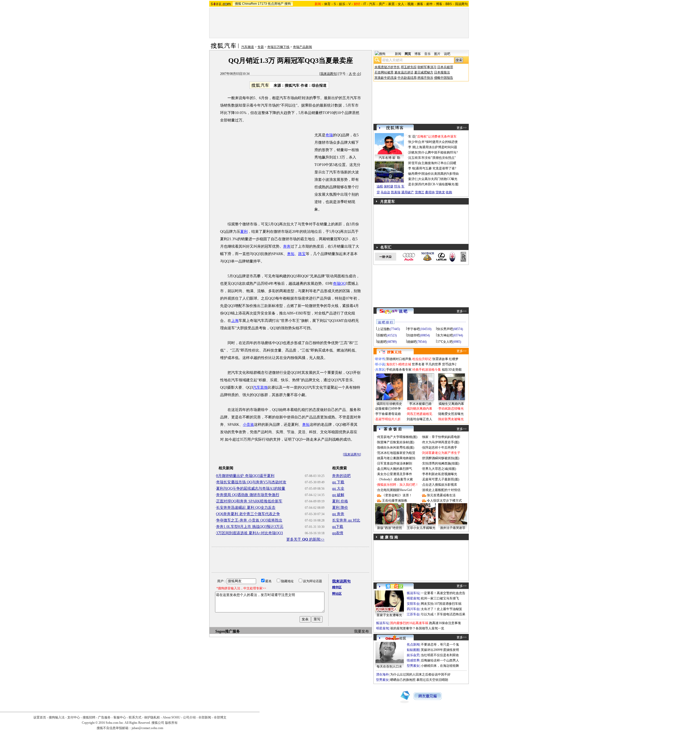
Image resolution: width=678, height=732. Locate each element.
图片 (437, 54)
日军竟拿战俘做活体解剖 (394, 463)
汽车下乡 (383, 180)
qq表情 (337, 533)
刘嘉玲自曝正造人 (419, 419)
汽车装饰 (260, 387)
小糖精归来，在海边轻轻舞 (440, 666)
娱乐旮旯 (413, 655)
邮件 (429, 4)
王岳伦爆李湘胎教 (394, 500)
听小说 (380, 364)
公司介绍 (189, 717)
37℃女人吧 (445, 342)
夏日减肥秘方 (423, 72)
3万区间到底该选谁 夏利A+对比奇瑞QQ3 (249, 533)
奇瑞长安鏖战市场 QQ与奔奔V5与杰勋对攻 (251, 482)
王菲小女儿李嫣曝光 (421, 528)
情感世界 (413, 660)
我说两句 (461, 4)
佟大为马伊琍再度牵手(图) (440, 442)
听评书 (380, 359)
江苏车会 (413, 614)
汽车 (372, 4)
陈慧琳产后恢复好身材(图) (395, 442)
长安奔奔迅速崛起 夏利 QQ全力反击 (245, 508)
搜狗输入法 (57, 717)
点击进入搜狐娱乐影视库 (439, 484)
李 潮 (411, 147)
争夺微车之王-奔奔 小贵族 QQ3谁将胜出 (249, 520)
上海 (235, 321)
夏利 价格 (340, 501)
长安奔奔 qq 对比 (346, 520)
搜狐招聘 (89, 717)
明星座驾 (413, 598)
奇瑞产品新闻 (302, 47)
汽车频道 (247, 47)
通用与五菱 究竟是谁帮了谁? (436, 168)
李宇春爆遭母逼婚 (388, 414)
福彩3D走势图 (452, 369)
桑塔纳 (430, 192)
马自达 (385, 192)
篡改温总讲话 (403, 72)
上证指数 (383, 329)
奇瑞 (329, 135)
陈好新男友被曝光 (451, 419)
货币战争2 (449, 364)
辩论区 (337, 593)
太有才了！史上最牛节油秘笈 (441, 609)
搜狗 (287, 4)
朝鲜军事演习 (426, 67)
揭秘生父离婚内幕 (451, 404)
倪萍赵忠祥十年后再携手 (439, 447)
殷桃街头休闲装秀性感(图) (395, 447)
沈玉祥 (413, 158)
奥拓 (291, 254)
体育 (327, 4)
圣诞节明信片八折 (388, 419)
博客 (439, 4)
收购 (449, 192)
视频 (410, 4)
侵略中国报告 (443, 78)
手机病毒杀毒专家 (399, 369)
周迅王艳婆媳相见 (419, 414)
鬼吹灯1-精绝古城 (398, 364)
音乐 (427, 54)
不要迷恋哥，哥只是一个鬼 (440, 644)
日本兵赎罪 (445, 67)
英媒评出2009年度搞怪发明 (440, 650)
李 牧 (411, 168)
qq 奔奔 (338, 514)
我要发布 (361, 631)
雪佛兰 (419, 192)
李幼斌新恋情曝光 (451, 408)
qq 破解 (338, 495)
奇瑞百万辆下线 (278, 47)
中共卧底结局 (407, 78)
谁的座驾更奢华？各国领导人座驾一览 (417, 628)
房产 (382, 4)
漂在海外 (382, 674)
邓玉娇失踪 (409, 67)
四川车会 (413, 609)
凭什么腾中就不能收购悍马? (438, 152)
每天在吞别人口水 (389, 666)
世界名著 (418, 364)
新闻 (398, 54)
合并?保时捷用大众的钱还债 (438, 142)
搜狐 (238, 4)
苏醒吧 (382, 335)
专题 (260, 47)
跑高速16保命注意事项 (445, 623)
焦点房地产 (276, 4)
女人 (401, 4)
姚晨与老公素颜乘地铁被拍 (396, 458)
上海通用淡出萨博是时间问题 (436, 147)
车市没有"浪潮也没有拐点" (437, 158)
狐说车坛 (413, 593)
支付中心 (73, 717)
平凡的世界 (433, 364)
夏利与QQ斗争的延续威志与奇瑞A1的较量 (250, 488)
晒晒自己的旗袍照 (403, 680)
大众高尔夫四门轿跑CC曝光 (437, 179)
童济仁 (413, 179)
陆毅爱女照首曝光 (451, 414)
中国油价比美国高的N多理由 (438, 174)
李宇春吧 (413, 329)
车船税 (398, 175)
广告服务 (104, 717)
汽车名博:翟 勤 (389, 158)
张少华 (413, 142)
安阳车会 (413, 604)
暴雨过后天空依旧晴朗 (432, 680)
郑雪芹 (413, 163)
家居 (391, 4)
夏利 (244, 232)
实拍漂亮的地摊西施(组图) (440, 463)
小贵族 (248, 425)
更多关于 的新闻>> (305, 539)
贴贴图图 (413, 650)
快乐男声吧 (445, 329)
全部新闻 (204, 717)
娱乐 (342, 4)
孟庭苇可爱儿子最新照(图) (440, 479)
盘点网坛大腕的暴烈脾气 (394, 469)
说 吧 (403, 311)
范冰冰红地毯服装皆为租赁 (396, 453)
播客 (420, 4)
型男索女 (413, 666)
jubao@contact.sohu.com (147, 728)
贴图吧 (382, 342)
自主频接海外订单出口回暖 (437, 163)
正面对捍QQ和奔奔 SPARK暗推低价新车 (249, 501)
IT (364, 4)
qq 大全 (338, 488)
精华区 (337, 587)
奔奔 (287, 246)
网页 (408, 54)
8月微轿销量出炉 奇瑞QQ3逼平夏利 (245, 476)
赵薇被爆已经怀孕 (388, 408)
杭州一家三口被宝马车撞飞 (440, 598)
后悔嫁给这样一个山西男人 (440, 660)
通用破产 (407, 192)
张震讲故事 (440, 359)
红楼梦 (453, 359)
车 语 (411, 136)
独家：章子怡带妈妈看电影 (441, 437)
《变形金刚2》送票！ (397, 495)
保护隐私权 (152, 717)
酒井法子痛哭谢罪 (452, 528)
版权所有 (171, 723)
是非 (411, 184)
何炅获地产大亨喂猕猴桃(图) (397, 437)
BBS (448, 4)
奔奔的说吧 (341, 476)
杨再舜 (413, 174)
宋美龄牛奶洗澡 (385, 78)
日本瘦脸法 (442, 72)
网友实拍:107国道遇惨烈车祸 (441, 604)
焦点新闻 (413, 644)
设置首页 (39, 717)
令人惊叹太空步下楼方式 (444, 500)
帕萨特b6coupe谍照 (389, 169)
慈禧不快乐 (425, 78)
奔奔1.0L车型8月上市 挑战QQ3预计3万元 (249, 527)
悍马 (397, 186)
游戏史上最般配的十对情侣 (441, 490)
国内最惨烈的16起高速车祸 (409, 623)
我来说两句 (328, 74)
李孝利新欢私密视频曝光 (439, 474)
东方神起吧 (445, 335)
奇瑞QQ (339, 284)
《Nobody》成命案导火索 (395, 479)
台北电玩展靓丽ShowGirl (394, 490)
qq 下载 (338, 482)
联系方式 (135, 717)
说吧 (447, 54)
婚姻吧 (412, 342)
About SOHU (171, 717)
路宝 (302, 254)
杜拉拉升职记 (421, 359)
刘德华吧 (413, 335)
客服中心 (119, 717)
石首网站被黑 (384, 72)
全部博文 (220, 717)
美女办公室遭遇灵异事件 (394, 474)
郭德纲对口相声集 (399, 359)
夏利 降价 (340, 508)
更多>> (462, 128)
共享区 (380, 369)
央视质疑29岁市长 (387, 67)
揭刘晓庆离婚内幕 (419, 408)
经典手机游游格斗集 (426, 369)
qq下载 (337, 527)
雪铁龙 (440, 192)
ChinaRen (249, 4)
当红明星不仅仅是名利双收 (440, 655)
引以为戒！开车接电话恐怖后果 (443, 614)
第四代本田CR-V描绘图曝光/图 (436, 184)
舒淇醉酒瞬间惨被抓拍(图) (440, 458)
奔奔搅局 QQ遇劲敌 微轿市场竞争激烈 (247, 495)
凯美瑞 (395, 192)
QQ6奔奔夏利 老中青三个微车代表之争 (248, 514)
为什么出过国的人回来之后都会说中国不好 (420, 674)
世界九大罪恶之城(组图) (439, 469)
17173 (262, 4)
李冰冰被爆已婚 (420, 404)
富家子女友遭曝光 (389, 615)
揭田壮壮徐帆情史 (389, 404)
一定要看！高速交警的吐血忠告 (443, 593)
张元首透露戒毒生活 (441, 495)
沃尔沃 (395, 180)
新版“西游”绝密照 (389, 528)
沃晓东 (413, 152)
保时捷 (388, 186)
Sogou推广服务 (227, 631)
